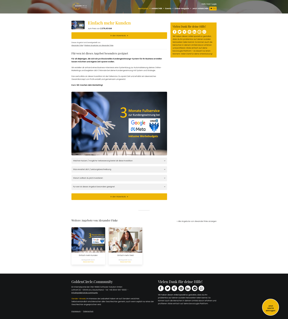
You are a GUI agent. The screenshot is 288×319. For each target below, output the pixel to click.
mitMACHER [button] (157, 8)
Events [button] (168, 8)
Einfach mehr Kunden (109, 23)
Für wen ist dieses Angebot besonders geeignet (94, 186)
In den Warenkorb (118, 35)
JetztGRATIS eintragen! (270, 308)
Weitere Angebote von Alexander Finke (98, 45)
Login (214, 4)
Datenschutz (88, 311)
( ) (214, 8)
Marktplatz (143, 8)
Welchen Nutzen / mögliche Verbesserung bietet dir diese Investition (103, 160)
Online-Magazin (181, 8)
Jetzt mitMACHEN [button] (200, 8)
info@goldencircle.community (84, 292)
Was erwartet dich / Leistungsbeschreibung (92, 169)
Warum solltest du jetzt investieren (88, 178)
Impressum (76, 311)
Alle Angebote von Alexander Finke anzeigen (197, 221)
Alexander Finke (77, 45)
